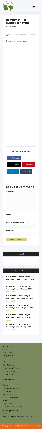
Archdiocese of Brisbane (11, 368)
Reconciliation (8, 394)
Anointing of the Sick (10, 397)
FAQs (5, 362)
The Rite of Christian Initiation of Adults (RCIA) (19, 417)
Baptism (6, 385)
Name (9, 214)
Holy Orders (7, 404)
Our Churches (8, 353)
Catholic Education (9, 365)
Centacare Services (10, 371)
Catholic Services (9, 374)
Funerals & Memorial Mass (12, 407)
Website (9, 230)
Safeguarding (8, 356)
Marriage (6, 401)
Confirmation (7, 391)
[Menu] (34, 6)
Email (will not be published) (17, 222)
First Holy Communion (11, 388)
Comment (10, 191)
